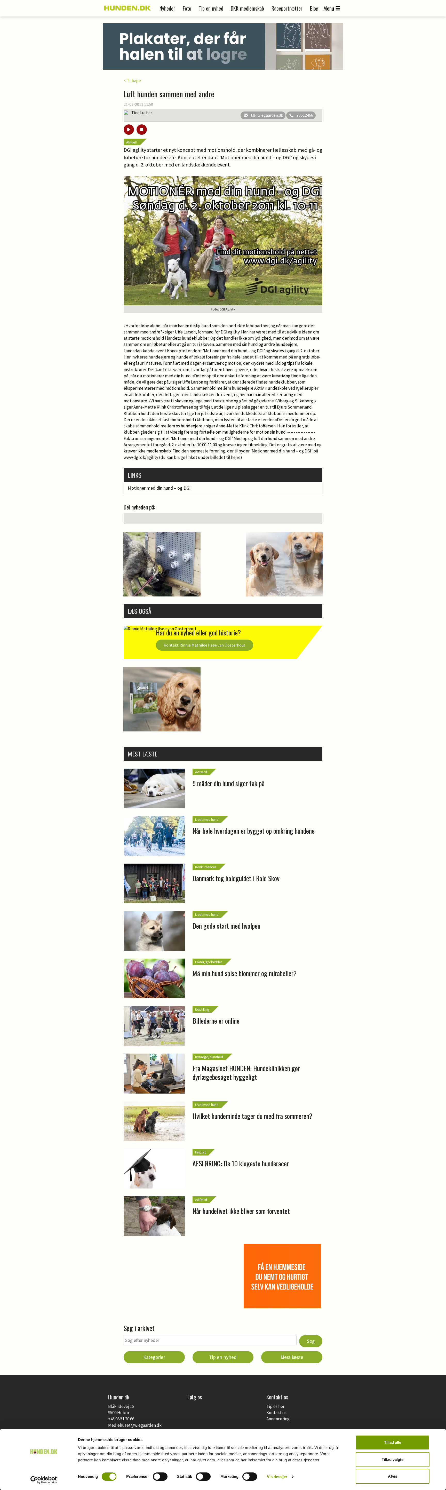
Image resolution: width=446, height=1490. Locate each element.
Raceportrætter (287, 8)
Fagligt (200, 1152)
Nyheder (167, 8)
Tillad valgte (392, 1459)
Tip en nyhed (211, 8)
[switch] (160, 1476)
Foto (187, 8)
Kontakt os (276, 1412)
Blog (314, 8)
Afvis (392, 1476)
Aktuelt (131, 142)
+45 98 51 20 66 (121, 1419)
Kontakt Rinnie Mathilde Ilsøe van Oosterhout (204, 645)
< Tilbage (132, 80)
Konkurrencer (205, 867)
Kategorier (154, 1357)
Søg (311, 1341)
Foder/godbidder (208, 962)
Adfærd (201, 772)
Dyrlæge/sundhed (209, 1057)
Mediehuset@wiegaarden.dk (135, 1425)
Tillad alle (392, 1442)
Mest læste (292, 1357)
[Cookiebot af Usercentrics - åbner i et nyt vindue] (43, 1480)
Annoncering (278, 1419)
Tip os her (275, 1406)
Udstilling (202, 1009)
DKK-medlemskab (247, 8)
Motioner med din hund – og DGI (159, 488)
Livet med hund (207, 819)
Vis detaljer (277, 1477)
